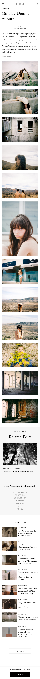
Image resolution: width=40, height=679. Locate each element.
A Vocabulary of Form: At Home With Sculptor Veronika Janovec (28, 561)
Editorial (20, 500)
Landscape (20, 503)
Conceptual (20, 495)
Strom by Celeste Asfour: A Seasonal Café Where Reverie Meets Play (28, 591)
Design (20, 585)
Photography (6, 9)
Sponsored (24, 569)
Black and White (16, 468)
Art (19, 528)
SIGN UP (20, 675)
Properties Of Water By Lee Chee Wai (18, 471)
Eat (23, 541)
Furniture (25, 599)
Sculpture (23, 528)
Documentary (20, 498)
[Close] (37, 669)
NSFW (20, 506)
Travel (20, 509)
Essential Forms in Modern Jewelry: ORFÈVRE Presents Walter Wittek (26, 633)
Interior (25, 585)
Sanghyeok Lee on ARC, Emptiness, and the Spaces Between (27, 604)
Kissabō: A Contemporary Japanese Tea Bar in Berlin (27, 547)
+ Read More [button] (6, 56)
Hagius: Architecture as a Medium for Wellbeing (28, 618)
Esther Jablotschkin (20, 28)
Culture (24, 614)
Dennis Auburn (7, 33)
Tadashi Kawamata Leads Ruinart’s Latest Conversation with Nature (28, 576)
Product (25, 626)
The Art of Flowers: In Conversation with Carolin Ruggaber (27, 533)
